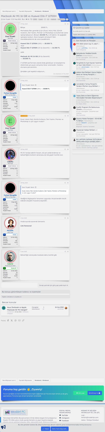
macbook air (61, 19)
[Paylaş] (65, 24)
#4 (68, 149)
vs (67, 19)
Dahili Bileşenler (81, 50)
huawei (41, 19)
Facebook (65, 421)
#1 (68, 24)
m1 (48, 19)
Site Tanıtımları (80, 59)
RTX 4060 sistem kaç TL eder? (87, 44)
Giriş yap (81, 393)
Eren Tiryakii (6, 19)
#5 (68, 183)
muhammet (10, 312)
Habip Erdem (85, 78)
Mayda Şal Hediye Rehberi (85, 130)
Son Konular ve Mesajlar (86, 40)
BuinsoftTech (85, 102)
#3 (68, 116)
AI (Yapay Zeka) (81, 104)
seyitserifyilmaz (86, 146)
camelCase (60, 309)
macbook (53, 19)
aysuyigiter (84, 57)
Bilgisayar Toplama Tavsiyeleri (85, 126)
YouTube (64, 415)
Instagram (65, 418)
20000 (35, 19)
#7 (68, 251)
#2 (68, 80)
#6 (68, 218)
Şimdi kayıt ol (94, 393)
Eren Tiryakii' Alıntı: (28, 85)
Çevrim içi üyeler (82, 28)
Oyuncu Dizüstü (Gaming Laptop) (87, 147)
